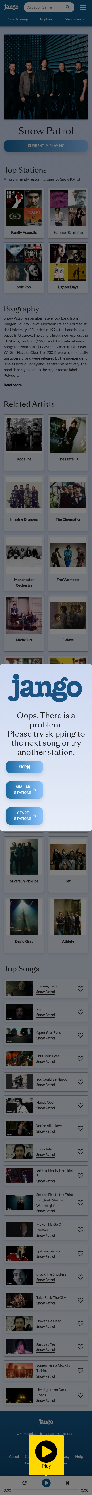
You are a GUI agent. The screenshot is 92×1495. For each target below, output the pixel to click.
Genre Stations (23, 816)
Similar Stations (23, 790)
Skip (23, 767)
